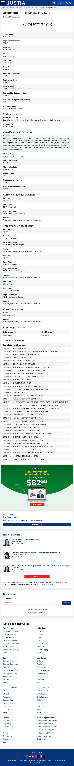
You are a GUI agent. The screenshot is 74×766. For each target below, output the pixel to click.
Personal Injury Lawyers (11, 650)
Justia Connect (13, 760)
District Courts (8, 706)
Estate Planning (42, 643)
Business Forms (8, 727)
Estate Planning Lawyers (12, 643)
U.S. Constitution (9, 691)
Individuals (41, 628)
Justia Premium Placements (47, 727)
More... (5, 653)
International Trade (10, 673)
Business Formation (10, 661)
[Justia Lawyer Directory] (47, 756)
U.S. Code (6, 694)
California (40, 700)
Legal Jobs (6, 721)
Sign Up (68, 3)
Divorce (39, 637)
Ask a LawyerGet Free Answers (11, 515)
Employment (7, 667)
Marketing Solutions (45, 717)
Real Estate (7, 676)
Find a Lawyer (9, 594)
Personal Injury (42, 650)
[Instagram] (35, 756)
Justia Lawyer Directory (45, 724)
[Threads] (38, 756)
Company (32, 760)
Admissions (41, 664)
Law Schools (42, 658)
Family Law (41, 646)
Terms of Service (47, 760)
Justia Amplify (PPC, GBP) (46, 733)
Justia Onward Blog (44, 736)
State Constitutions (44, 691)
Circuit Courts (8, 703)
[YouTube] (30, 756)
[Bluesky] (41, 756)
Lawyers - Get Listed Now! (37, 609)
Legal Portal (24, 760)
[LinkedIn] (27, 756)
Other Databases (10, 717)
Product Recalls (8, 730)
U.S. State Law (43, 688)
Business (6, 658)
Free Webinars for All (13, 535)
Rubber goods (28, 7)
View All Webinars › (37, 577)
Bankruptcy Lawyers (10, 631)
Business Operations (10, 664)
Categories (19, 7)
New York (40, 706)
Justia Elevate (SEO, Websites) (47, 730)
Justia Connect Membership (47, 721)
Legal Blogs (7, 724)
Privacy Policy (60, 760)
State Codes (41, 694)
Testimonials (41, 739)
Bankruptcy (41, 631)
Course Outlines (43, 670)
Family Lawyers (8, 646)
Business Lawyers (9, 634)
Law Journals (41, 673)
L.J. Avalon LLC (8, 200)
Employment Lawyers (10, 640)
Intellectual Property (10, 670)
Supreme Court (8, 700)
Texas (39, 709)
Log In (60, 3)
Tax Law (6, 679)
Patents (5, 733)
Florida (39, 703)
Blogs (39, 676)
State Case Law (42, 697)
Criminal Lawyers (9, 637)
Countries (6, 739)
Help (39, 760)
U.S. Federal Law (10, 688)
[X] (44, 756)
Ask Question (37, 524)
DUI (38, 640)
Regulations (7, 697)
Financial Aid (41, 667)
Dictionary (40, 661)
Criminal (40, 634)
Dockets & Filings (9, 709)
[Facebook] (33, 756)
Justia (3, 7)
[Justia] (16, 3)
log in (10, 220)
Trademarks (10, 7)
